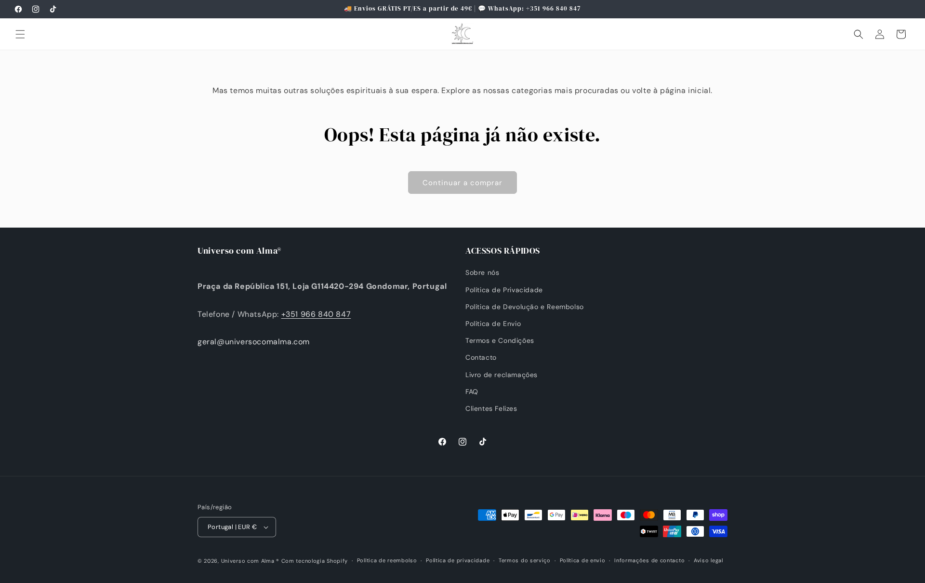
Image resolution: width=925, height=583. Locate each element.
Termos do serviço (525, 560)
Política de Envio (493, 323)
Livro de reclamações (501, 374)
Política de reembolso (387, 560)
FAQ (471, 391)
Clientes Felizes (491, 408)
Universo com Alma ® (250, 560)
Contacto (481, 357)
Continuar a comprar (462, 183)
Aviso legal (708, 560)
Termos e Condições (499, 340)
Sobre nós (482, 272)
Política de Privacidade (504, 289)
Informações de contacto (649, 560)
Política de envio (583, 560)
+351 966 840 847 (316, 314)
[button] (20, 34)
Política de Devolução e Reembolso (524, 306)
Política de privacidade (457, 560)
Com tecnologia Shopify (314, 560)
